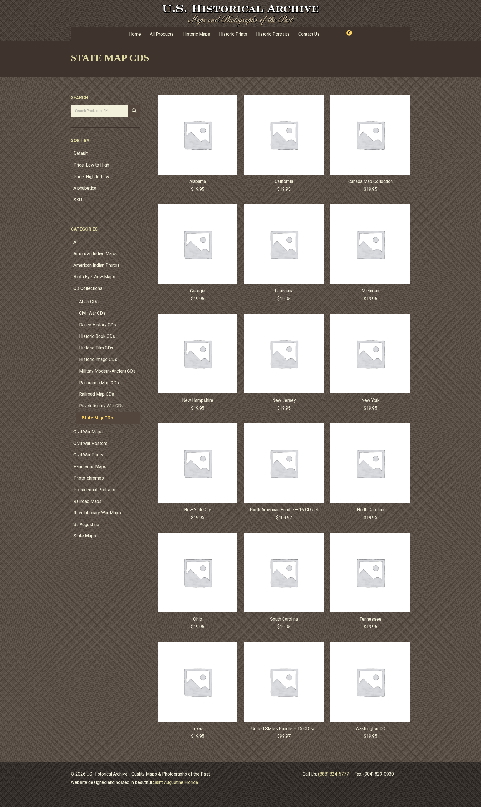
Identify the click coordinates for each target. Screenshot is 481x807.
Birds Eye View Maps (94, 276)
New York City (197, 509)
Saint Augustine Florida (175, 782)
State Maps (84, 536)
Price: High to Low (91, 176)
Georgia (197, 291)
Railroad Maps (87, 501)
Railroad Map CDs (96, 394)
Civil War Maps (88, 431)
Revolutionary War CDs (101, 406)
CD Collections (87, 288)
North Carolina (370, 509)
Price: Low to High (91, 165)
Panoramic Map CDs (99, 382)
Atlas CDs (89, 301)
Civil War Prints (88, 455)
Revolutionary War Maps (97, 512)
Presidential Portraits (94, 489)
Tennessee (370, 619)
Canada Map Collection (370, 181)
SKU (77, 199)
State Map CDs (97, 417)
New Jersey (284, 400)
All (75, 242)
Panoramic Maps (89, 466)
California (284, 181)
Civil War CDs (92, 313)
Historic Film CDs (96, 348)
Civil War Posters (90, 443)
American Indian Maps (95, 253)
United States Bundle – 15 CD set (284, 728)
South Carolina (284, 619)
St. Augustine (86, 524)
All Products (162, 34)
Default (80, 153)
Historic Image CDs (98, 359)
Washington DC (370, 728)
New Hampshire (197, 400)
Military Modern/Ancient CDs (107, 371)
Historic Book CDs (97, 336)
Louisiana (284, 291)
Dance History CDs (97, 324)
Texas (197, 728)
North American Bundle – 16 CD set (284, 509)
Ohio (197, 619)
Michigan (370, 291)
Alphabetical (85, 188)
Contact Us (309, 34)
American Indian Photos (96, 265)
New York (370, 400)
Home (135, 34)
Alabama (197, 181)
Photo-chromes (88, 478)
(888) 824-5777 (333, 774)
